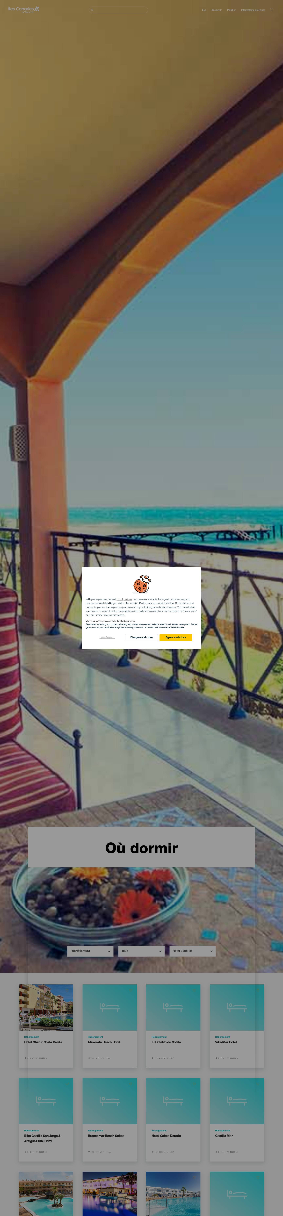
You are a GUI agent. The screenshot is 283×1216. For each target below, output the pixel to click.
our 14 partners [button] (124, 599)
